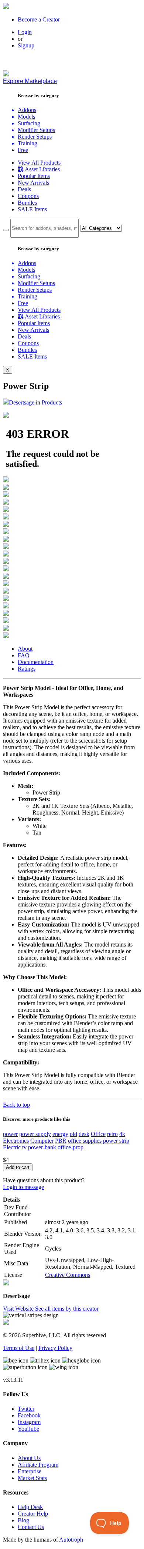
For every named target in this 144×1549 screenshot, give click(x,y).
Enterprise (29, 1471)
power (10, 1134)
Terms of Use (18, 1348)
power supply (35, 1134)
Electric (12, 1147)
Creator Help (33, 1513)
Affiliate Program (38, 1465)
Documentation (36, 662)
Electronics (16, 1140)
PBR (60, 1140)
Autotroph (71, 1539)
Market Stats (32, 1478)
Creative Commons (67, 1275)
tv (24, 1147)
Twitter (26, 1409)
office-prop (70, 1147)
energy (60, 1134)
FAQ (24, 655)
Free (23, 150)
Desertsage (21, 402)
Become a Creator (39, 19)
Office (98, 1134)
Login (25, 32)
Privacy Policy (55, 1348)
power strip (116, 1140)
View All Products (39, 162)
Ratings (26, 668)
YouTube (28, 1429)
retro (112, 1134)
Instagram (29, 1422)
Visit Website (19, 1308)
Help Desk (30, 1507)
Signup (26, 45)
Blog (23, 1520)
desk (84, 1134)
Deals (24, 189)
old (73, 1134)
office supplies (85, 1140)
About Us (29, 1458)
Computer (42, 1140)
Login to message (23, 1187)
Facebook (29, 1415)
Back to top (16, 1105)
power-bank (42, 1147)
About (25, 648)
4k (122, 1134)
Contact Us (31, 1527)
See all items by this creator (67, 1308)
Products (52, 402)
